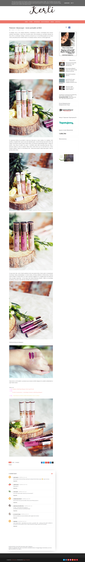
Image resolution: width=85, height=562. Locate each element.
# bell (13, 462)
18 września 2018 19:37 (22, 521)
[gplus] (68, 560)
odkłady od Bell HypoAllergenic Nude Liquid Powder (23, 389)
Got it (72, 3)
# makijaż (17, 462)
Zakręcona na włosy (17, 498)
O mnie (31, 21)
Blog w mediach (45, 21)
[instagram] (70, 560)
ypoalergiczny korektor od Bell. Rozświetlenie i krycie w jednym (26, 395)
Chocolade (15, 491)
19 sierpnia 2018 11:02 (28, 506)
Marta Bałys (15, 477)
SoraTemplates (14, 559)
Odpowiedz (15, 481)
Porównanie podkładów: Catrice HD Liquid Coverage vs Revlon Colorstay (71, 70)
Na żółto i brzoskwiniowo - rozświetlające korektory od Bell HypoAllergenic (27, 392)
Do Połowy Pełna (16, 514)
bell (19, 29)
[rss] (73, 560)
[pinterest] (77, 560)
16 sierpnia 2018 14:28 (23, 477)
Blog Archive (72, 60)
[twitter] (64, 560)
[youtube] (75, 560)
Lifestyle (57, 21)
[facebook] (66, 560)
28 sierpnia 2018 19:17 (25, 514)
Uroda (52, 21)
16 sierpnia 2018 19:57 (26, 498)
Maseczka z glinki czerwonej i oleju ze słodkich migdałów (70, 88)
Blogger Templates (26, 559)
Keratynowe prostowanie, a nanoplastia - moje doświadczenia (71, 64)
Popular (63, 60)
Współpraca (37, 21)
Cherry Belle (16, 484)
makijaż (22, 29)
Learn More (67, 3)
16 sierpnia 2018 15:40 (23, 484)
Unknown (15, 521)
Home (26, 21)
